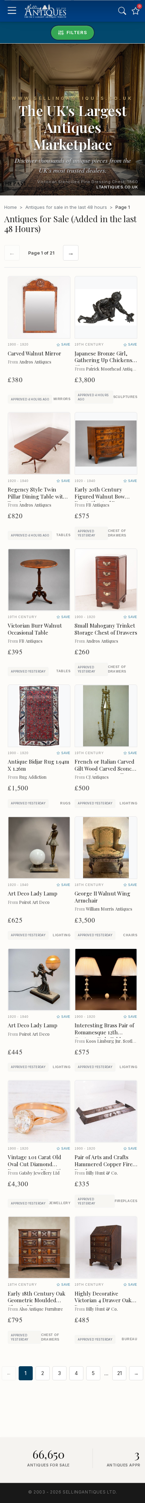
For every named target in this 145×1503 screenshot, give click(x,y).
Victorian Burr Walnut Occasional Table (35, 629)
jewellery (59, 1203)
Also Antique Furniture (41, 1309)
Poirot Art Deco (34, 902)
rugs (65, 803)
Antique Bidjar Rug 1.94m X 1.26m (38, 765)
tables (63, 535)
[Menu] (12, 11)
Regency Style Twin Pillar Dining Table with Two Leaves (37, 496)
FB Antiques (97, 505)
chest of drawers (117, 533)
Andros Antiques (35, 362)
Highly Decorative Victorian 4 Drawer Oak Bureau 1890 (103, 1300)
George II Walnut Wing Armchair (102, 897)
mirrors (61, 399)
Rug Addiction (32, 777)
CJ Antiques (97, 777)
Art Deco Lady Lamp (32, 893)
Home (10, 207)
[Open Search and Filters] (122, 11)
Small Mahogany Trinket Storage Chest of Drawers (106, 629)
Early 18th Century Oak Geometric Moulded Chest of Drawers (36, 1300)
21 (119, 1373)
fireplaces (126, 1201)
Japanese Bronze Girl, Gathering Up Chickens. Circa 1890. (104, 360)
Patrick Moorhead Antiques (112, 369)
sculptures (125, 397)
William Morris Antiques (109, 909)
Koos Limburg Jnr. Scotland (112, 1041)
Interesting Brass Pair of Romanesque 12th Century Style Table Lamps (104, 1035)
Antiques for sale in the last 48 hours (66, 207)
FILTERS (77, 32)
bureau (129, 1339)
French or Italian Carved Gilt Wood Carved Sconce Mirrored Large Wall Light (104, 772)
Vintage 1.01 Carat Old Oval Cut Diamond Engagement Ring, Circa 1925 (38, 1167)
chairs (130, 935)
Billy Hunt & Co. (102, 1173)
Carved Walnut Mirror (34, 353)
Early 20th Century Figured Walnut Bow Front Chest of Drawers (104, 496)
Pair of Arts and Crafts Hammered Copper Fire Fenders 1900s (104, 1164)
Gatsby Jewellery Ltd (39, 1173)
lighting (128, 803)
